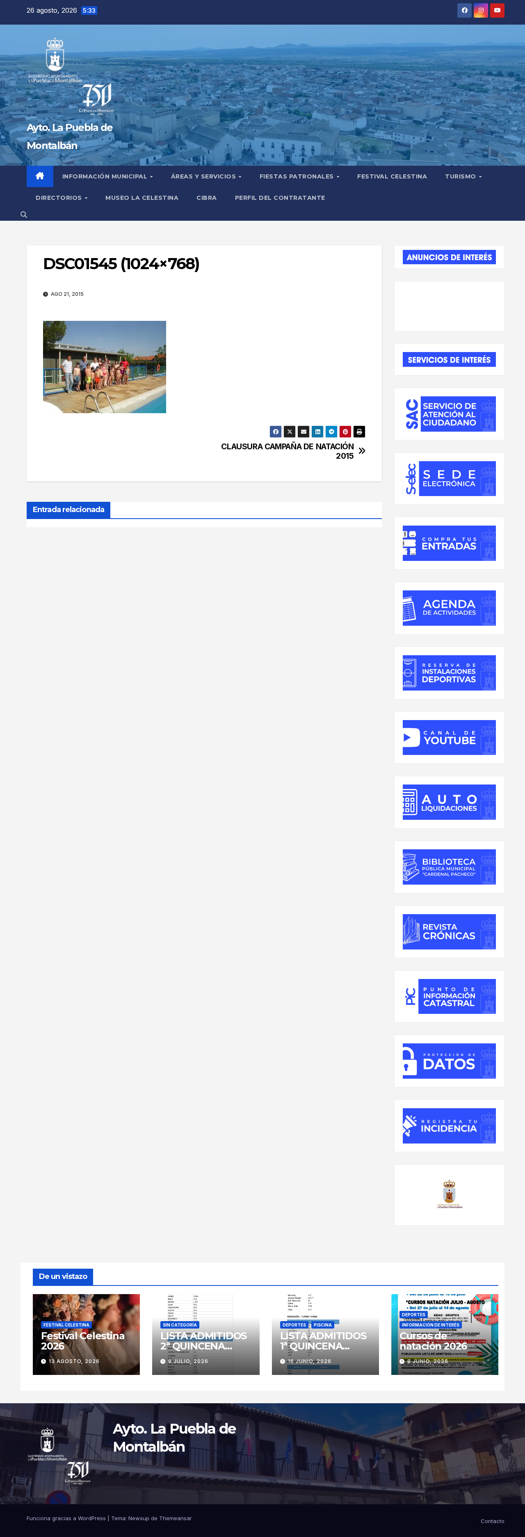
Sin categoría (180, 1324)
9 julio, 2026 (188, 1361)
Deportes (294, 1324)
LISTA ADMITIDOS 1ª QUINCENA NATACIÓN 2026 (323, 1346)
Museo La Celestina (141, 197)
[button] (24, 214)
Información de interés (430, 1324)
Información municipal (105, 176)
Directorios (60, 197)
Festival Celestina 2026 (82, 1341)
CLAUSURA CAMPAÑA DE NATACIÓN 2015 (287, 451)
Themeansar (175, 1518)
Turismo (461, 176)
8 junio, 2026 (427, 1361)
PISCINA (323, 1324)
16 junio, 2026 (309, 1361)
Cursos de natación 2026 (433, 1341)
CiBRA (206, 197)
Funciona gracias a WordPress (67, 1518)
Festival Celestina (392, 176)
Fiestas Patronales (298, 176)
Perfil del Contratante (280, 197)
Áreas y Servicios (204, 176)
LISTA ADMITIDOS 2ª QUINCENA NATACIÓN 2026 (203, 1346)
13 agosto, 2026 (74, 1361)
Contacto (492, 1521)
